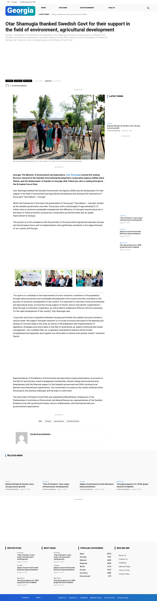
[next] (150, 14)
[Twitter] (150, 2)
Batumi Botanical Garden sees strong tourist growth (19, 485)
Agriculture (123, 242)
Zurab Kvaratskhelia (19, 86)
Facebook (25, 597)
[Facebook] (147, 2)
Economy (123, 215)
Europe (9, 81)
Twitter (38, 597)
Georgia (18, 81)
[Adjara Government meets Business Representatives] (112, 233)
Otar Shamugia (73, 175)
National (27, 81)
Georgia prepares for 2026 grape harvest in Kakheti (69, 14)
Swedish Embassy (73, 421)
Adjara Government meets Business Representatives (130, 233)
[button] (148, 7)
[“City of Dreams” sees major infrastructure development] (112, 220)
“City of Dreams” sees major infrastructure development (131, 219)
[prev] (146, 14)
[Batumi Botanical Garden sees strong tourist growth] (125, 110)
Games (109, 123)
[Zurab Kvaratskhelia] (7, 86)
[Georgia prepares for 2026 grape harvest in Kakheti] (112, 247)
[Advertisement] (78, 60)
